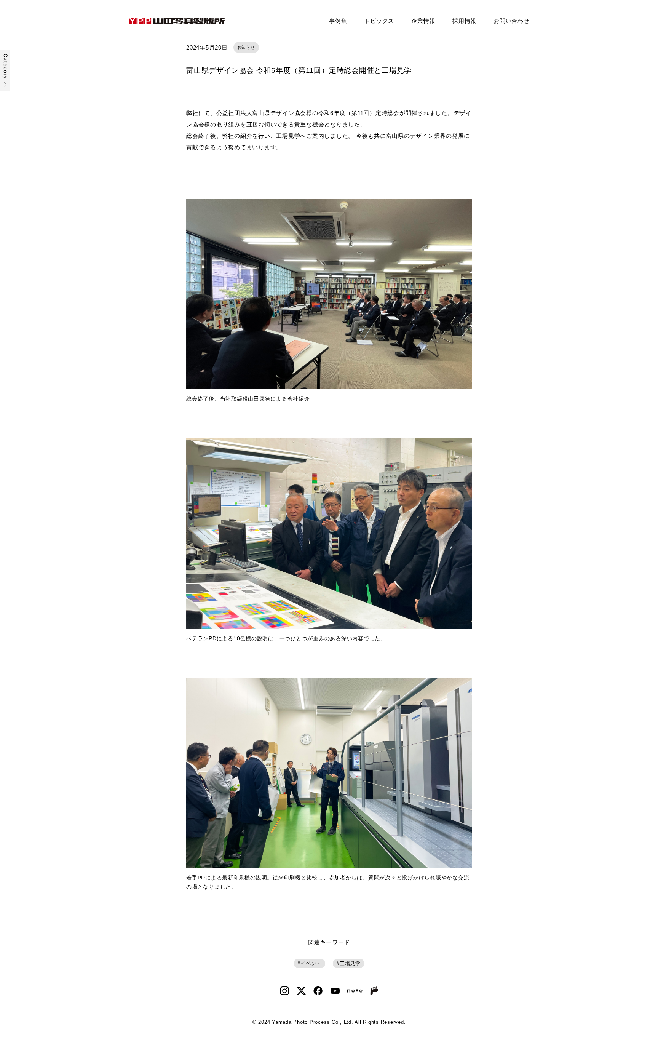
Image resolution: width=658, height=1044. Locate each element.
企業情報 (423, 21)
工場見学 (350, 963)
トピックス (379, 21)
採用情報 (464, 21)
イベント (310, 963)
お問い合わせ (512, 21)
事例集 (338, 21)
